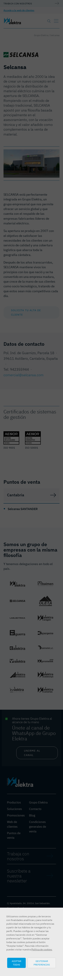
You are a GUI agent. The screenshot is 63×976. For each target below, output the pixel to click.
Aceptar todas (16, 963)
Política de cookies (41, 949)
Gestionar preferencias (42, 963)
